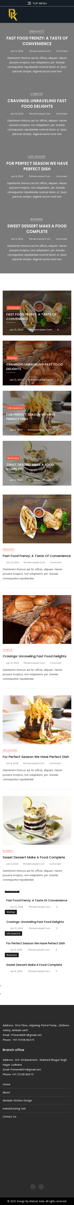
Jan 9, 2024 (16, 176)
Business (36, 219)
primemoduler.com (40, 51)
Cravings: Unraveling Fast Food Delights (37, 103)
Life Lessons (36, 156)
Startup (37, 94)
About (6, 1092)
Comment (61, 51)
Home (6, 1084)
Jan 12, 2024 (16, 51)
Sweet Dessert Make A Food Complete (37, 228)
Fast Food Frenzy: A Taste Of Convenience (37, 41)
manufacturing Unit (14, 1108)
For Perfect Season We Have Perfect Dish (37, 166)
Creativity (36, 31)
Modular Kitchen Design (17, 1100)
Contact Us (9, 1116)
